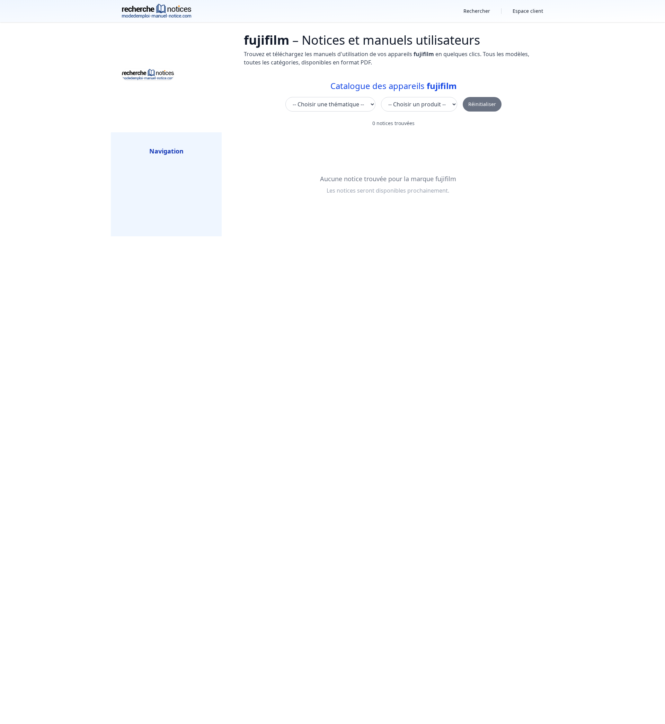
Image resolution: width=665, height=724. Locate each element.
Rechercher (476, 11)
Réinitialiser (482, 104)
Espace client (528, 11)
